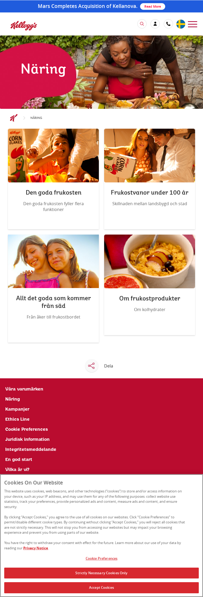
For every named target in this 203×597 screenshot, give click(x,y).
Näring (12, 399)
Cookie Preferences (101, 558)
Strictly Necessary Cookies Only (101, 573)
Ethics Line (17, 419)
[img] (24, 25)
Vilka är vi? (17, 470)
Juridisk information (27, 439)
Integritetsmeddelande (30, 449)
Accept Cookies (101, 587)
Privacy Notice (35, 548)
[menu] (192, 23)
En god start (18, 459)
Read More (152, 6)
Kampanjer (17, 409)
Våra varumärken (24, 389)
